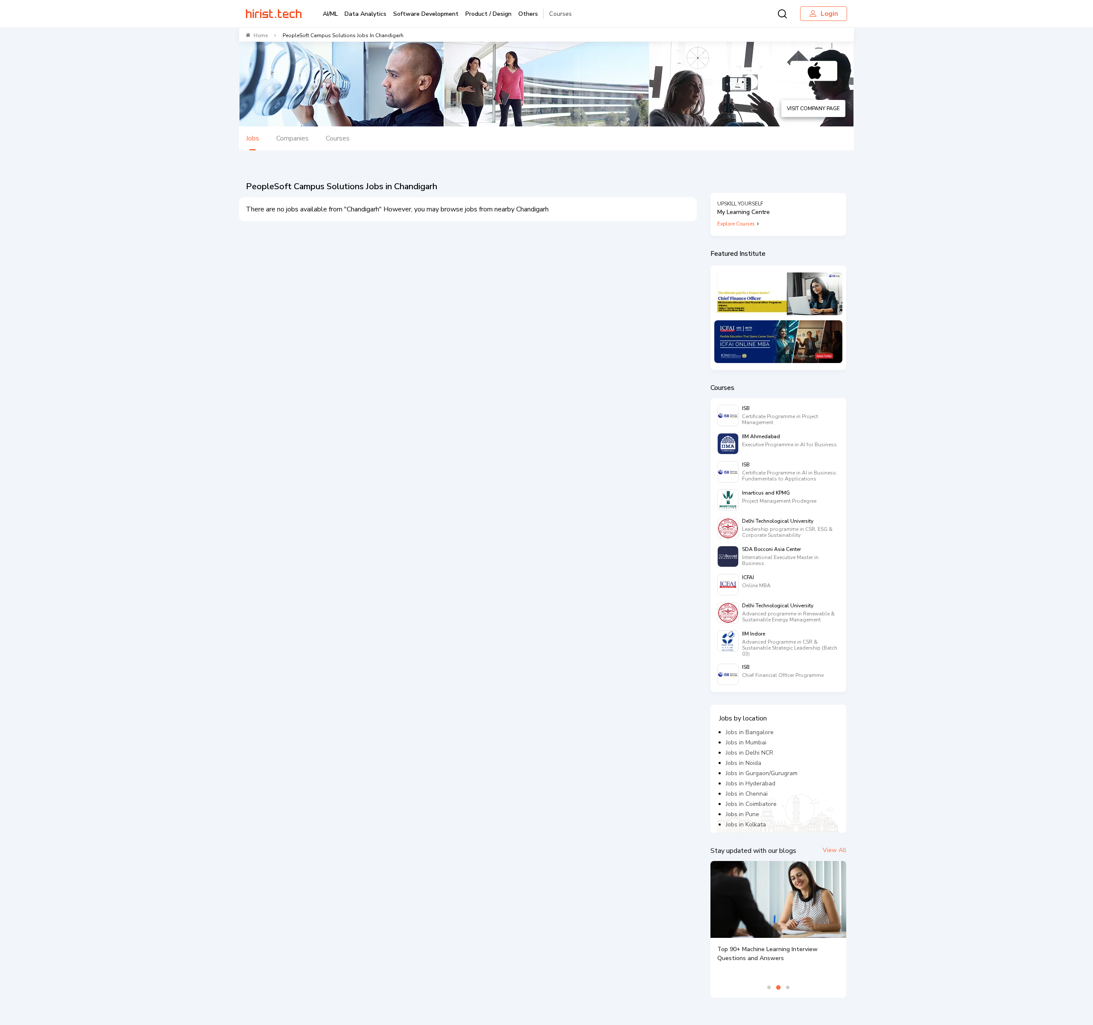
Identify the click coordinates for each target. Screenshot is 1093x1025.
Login (829, 13)
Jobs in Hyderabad (750, 783)
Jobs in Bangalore (750, 732)
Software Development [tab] (426, 14)
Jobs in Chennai (747, 794)
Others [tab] (528, 14)
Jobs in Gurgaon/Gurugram (762, 773)
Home (261, 35)
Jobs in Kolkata (746, 824)
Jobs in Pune (742, 814)
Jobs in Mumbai (746, 742)
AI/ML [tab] (330, 14)
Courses (560, 14)
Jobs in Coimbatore (751, 804)
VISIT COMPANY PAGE (813, 108)
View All (834, 850)
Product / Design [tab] (488, 14)
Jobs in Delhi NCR (749, 753)
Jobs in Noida (743, 763)
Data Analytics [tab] (365, 14)
